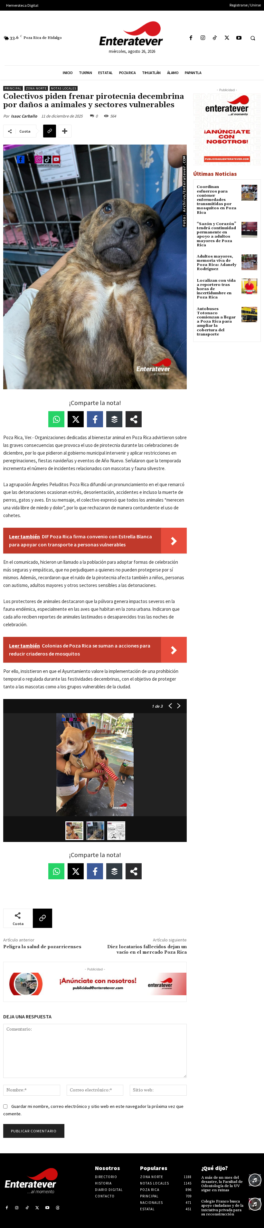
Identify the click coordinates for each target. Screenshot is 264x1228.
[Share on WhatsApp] (56, 419)
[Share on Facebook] (95, 419)
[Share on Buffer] (114, 419)
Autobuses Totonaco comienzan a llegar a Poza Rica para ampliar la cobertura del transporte (216, 322)
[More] (64, 131)
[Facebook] (190, 38)
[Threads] (57, 1208)
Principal (13, 88)
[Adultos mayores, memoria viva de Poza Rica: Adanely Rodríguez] (249, 262)
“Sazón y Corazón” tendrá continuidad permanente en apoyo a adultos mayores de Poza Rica (216, 235)
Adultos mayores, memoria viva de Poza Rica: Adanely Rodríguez (216, 263)
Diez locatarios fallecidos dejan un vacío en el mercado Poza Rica (147, 949)
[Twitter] (226, 38)
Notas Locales (63, 88)
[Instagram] (203, 38)
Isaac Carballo (24, 116)
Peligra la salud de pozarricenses (42, 947)
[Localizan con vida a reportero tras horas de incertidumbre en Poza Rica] (249, 286)
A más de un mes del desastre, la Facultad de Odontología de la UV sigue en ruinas (222, 1184)
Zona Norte (36, 88)
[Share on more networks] (134, 419)
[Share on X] (76, 419)
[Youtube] (238, 38)
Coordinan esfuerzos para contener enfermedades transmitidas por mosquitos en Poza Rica (216, 199)
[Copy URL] (49, 131)
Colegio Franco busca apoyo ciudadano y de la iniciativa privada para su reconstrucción (222, 1208)
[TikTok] (215, 38)
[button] (253, 38)
